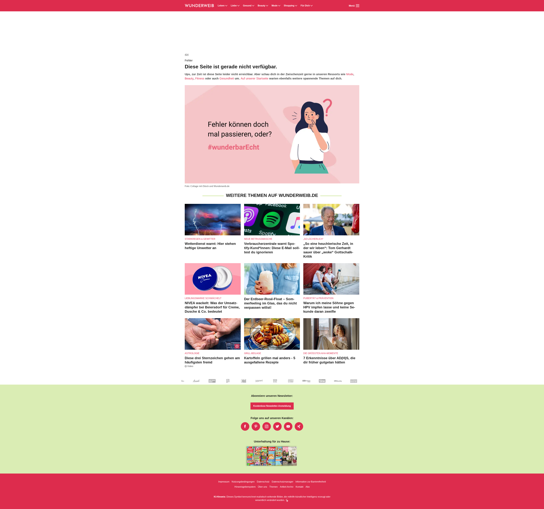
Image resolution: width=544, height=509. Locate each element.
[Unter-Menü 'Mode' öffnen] (279, 6)
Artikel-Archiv (286, 487)
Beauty (261, 6)
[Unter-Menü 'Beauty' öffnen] (267, 6)
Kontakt (299, 487)
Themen (273, 487)
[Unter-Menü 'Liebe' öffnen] (238, 6)
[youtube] (288, 426)
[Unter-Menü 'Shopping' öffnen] (296, 6)
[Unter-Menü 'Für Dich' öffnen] (311, 6)
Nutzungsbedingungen (243, 481)
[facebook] (245, 426)
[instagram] (266, 426)
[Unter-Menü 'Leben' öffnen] (226, 6)
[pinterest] (256, 426)
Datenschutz (263, 481)
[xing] (299, 426)
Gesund (247, 6)
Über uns (262, 487)
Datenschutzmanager (282, 481)
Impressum (223, 481)
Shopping (289, 6)
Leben (221, 6)
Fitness (199, 78)
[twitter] (277, 426)
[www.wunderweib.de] (199, 5)
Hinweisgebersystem (245, 487)
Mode (275, 6)
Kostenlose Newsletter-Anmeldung (272, 406)
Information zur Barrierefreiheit (311, 481)
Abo (308, 487)
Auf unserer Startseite (254, 78)
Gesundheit (226, 78)
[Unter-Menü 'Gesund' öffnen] (253, 6)
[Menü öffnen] (357, 5)
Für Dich (305, 6)
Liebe (234, 6)
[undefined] (244, 383)
